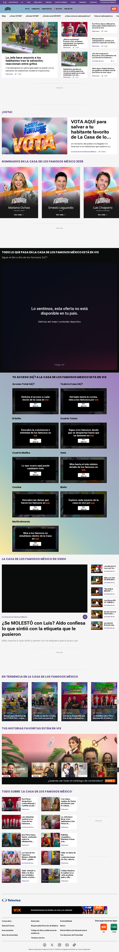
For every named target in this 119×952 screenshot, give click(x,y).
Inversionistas (7, 930)
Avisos (62, 926)
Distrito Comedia (61, 2)
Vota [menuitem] (27, 9)
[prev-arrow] (0, 770)
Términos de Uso (38, 938)
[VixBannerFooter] (59, 910)
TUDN (28, 2)
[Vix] (114, 9)
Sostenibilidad (66, 921)
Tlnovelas (93, 2)
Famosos (9, 74)
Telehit (73, 2)
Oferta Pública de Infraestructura (73, 930)
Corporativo (7, 921)
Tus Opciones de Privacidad (71, 935)
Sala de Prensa (8, 926)
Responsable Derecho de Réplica (44, 926)
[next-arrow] (116, 701)
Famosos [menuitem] (36, 9)
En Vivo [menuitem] (59, 9)
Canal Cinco (38, 2)
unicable (48, 2)
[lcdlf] (7, 9)
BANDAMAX (82, 2)
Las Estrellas (13, 2)
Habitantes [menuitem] (47, 9)
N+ (22, 2)
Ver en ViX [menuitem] (68, 9)
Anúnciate (35, 921)
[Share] (85, 617)
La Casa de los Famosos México (99, 61)
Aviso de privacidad (10, 935)
